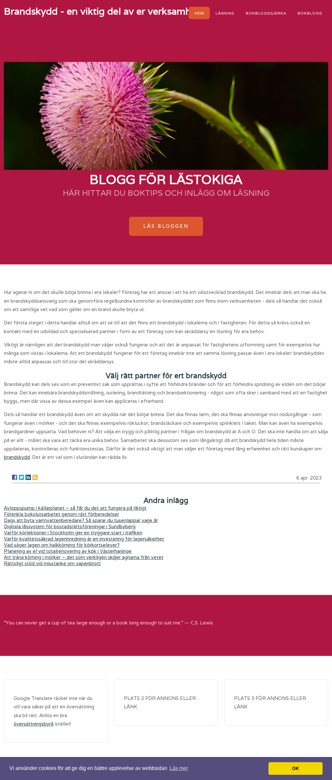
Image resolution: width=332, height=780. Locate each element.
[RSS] (35, 477)
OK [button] (295, 768)
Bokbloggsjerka (266, 12)
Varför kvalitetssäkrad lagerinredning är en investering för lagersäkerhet (84, 539)
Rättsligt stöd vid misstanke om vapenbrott (52, 563)
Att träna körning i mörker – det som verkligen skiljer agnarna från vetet (83, 557)
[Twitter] (21, 477)
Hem (199, 12)
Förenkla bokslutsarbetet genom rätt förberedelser (61, 514)
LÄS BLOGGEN (166, 226)
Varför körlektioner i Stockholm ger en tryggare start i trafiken (73, 533)
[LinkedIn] (28, 477)
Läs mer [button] (179, 768)
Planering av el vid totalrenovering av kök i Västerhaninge (68, 551)
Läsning (225, 12)
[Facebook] (14, 477)
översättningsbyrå (33, 724)
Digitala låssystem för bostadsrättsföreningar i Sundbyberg (70, 526)
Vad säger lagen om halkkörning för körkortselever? (62, 545)
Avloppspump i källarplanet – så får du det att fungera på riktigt (75, 508)
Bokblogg (310, 12)
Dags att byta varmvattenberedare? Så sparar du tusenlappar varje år (81, 520)
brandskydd (17, 457)
